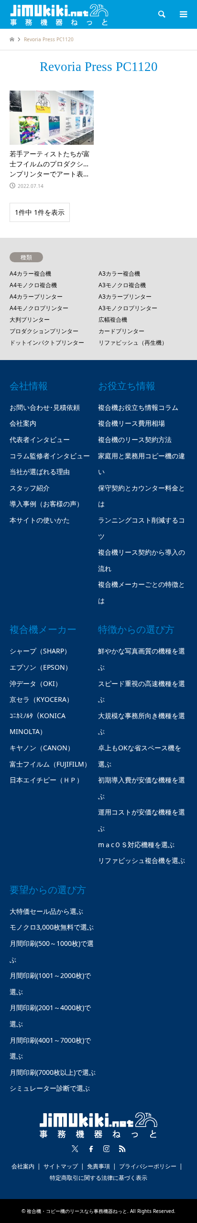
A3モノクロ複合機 (122, 285)
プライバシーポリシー (147, 1166)
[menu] (182, 14)
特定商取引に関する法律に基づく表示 (98, 1178)
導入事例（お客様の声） (46, 503)
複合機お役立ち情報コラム (138, 407)
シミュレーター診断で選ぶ (50, 1088)
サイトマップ (61, 1166)
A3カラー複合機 (119, 273)
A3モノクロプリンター (127, 308)
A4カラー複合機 (30, 273)
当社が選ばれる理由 (40, 471)
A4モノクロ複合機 (33, 285)
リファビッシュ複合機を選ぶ (141, 860)
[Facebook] (91, 1148)
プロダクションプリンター (44, 331)
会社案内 (23, 423)
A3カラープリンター (125, 296)
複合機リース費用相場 (131, 423)
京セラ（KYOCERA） (41, 699)
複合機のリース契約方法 (135, 439)
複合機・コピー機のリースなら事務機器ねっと (77, 1211)
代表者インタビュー (40, 439)
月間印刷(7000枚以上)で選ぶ (53, 1072)
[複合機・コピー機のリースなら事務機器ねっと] (59, 14)
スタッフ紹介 (30, 487)
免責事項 (98, 1166)
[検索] (161, 14)
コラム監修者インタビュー (50, 455)
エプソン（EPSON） (41, 667)
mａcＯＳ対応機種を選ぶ (136, 844)
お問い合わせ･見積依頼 (45, 407)
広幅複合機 (112, 319)
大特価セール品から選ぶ (46, 911)
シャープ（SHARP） (40, 650)
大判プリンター (30, 319)
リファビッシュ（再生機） (132, 342)
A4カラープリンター (36, 296)
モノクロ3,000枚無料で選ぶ (52, 927)
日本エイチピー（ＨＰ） (46, 779)
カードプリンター (121, 331)
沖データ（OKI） (36, 683)
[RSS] (122, 1148)
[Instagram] (106, 1148)
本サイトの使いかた (40, 519)
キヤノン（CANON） (42, 747)
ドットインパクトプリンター (47, 342)
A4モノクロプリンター (39, 308)
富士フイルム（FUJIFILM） (50, 764)
